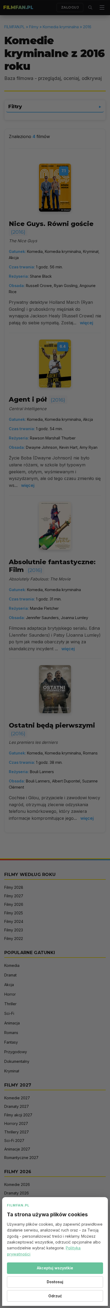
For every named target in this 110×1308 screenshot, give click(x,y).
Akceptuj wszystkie (55, 1268)
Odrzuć (55, 1296)
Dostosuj (55, 1281)
